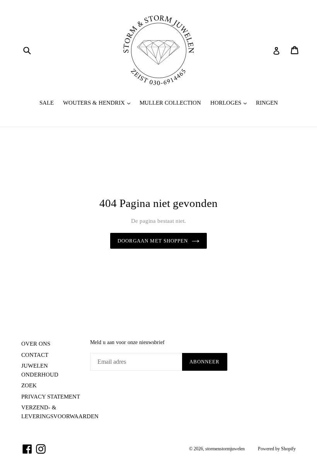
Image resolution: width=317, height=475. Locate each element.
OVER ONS (35, 344)
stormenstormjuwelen (225, 448)
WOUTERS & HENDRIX (98, 102)
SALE (46, 103)
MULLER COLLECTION (170, 103)
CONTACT (34, 355)
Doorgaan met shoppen (153, 241)
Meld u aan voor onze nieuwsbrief (127, 342)
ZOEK (29, 385)
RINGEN (267, 103)
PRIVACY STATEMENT (50, 397)
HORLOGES (230, 102)
